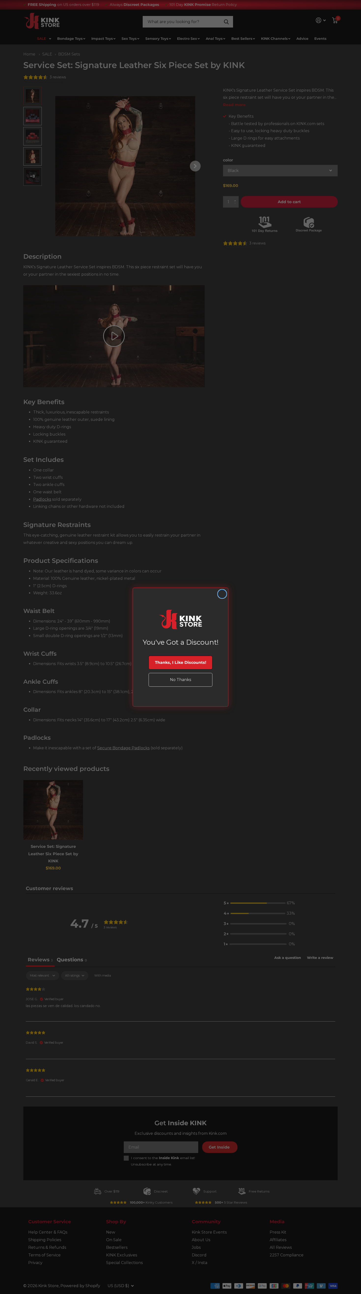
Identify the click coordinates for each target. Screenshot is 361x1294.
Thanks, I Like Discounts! (180, 662)
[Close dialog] (222, 594)
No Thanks (180, 679)
